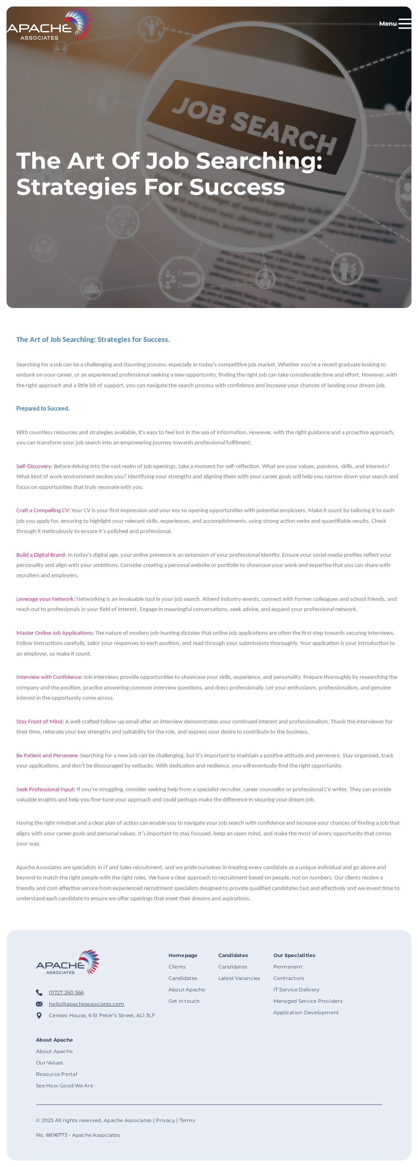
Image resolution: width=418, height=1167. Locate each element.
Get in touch (184, 1001)
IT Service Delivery (296, 989)
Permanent (287, 967)
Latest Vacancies (239, 978)
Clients (177, 967)
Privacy (165, 1120)
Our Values (49, 1063)
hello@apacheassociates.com (87, 1004)
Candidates (183, 978)
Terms (187, 1120)
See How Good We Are (64, 1085)
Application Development (306, 1012)
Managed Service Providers (307, 1001)
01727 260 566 (66, 992)
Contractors (289, 978)
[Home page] (49, 23)
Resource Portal (56, 1074)
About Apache (187, 989)
